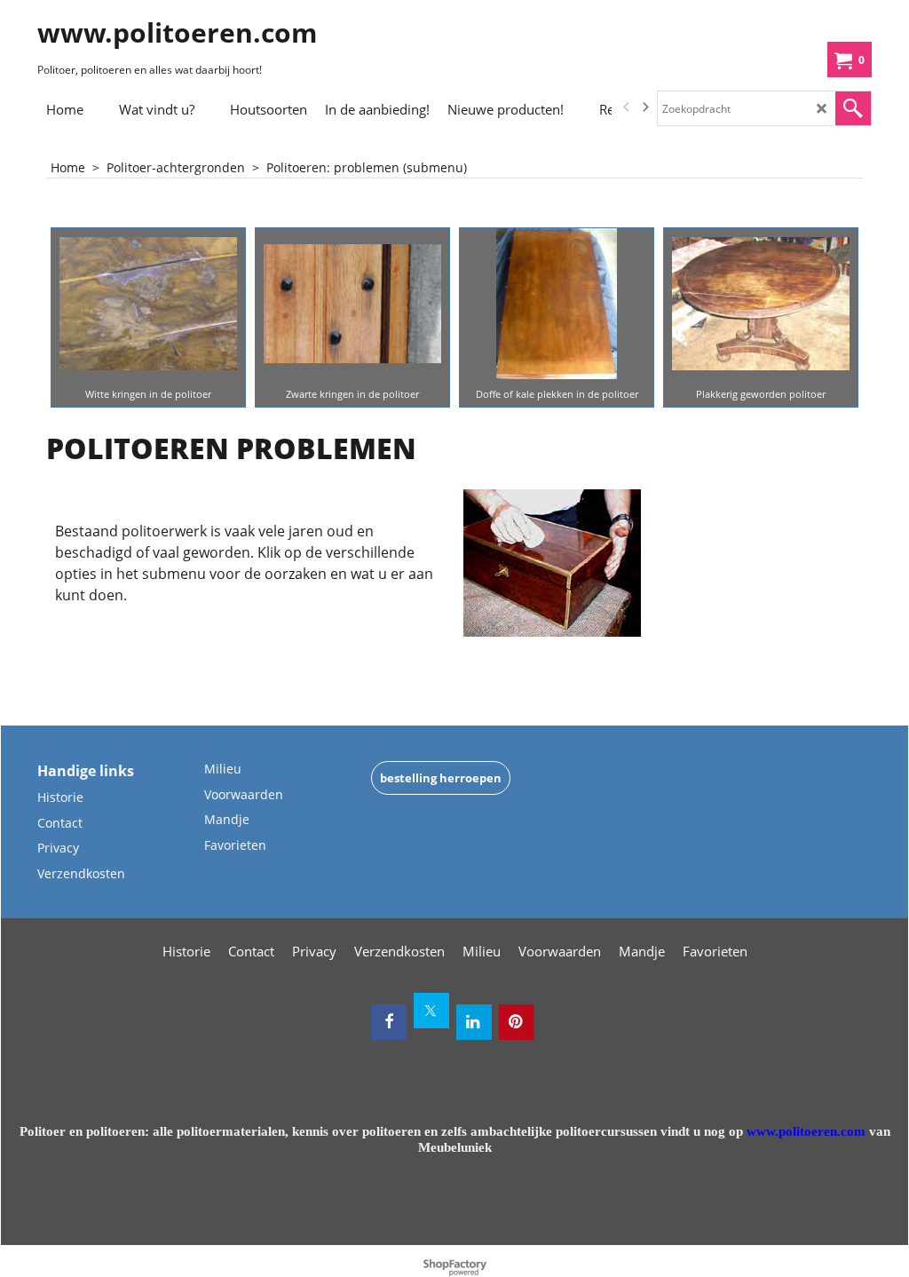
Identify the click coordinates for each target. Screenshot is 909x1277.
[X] (431, 1010)
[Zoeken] (853, 108)
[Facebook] (389, 1022)
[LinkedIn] (474, 1022)
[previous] (627, 107)
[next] (644, 107)
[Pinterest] (516, 1022)
